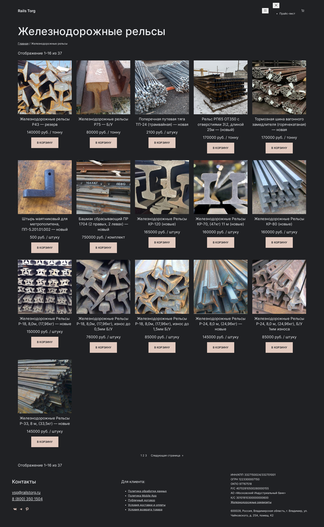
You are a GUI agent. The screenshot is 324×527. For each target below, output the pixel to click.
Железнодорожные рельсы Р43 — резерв (45, 121)
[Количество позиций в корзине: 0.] (302, 10)
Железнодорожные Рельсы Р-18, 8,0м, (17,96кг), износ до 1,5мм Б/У (162, 323)
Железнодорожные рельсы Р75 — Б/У (103, 121)
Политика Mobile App (142, 495)
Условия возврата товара (145, 509)
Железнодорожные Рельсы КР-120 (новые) (162, 221)
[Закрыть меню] (276, 5)
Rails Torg (26, 10)
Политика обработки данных (147, 491)
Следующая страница (167, 455)
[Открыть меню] (265, 11)
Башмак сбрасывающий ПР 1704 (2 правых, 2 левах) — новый (103, 224)
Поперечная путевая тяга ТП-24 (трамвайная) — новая (162, 121)
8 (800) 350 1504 (27, 498)
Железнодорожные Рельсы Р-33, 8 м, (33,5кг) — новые (45, 421)
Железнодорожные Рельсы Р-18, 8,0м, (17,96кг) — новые (44, 321)
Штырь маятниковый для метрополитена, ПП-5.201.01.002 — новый (45, 224)
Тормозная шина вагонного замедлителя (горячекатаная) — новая (279, 124)
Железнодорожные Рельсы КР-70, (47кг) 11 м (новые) (221, 221)
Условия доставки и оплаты (147, 505)
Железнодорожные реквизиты (251, 502)
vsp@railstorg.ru (26, 492)
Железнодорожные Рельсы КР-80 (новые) (279, 221)
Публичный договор (141, 500)
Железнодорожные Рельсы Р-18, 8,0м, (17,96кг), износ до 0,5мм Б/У (103, 323)
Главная (23, 43)
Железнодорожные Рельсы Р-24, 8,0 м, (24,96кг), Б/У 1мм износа (279, 323)
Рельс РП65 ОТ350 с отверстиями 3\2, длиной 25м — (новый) (221, 124)
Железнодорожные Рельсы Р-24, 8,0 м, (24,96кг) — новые (221, 323)
